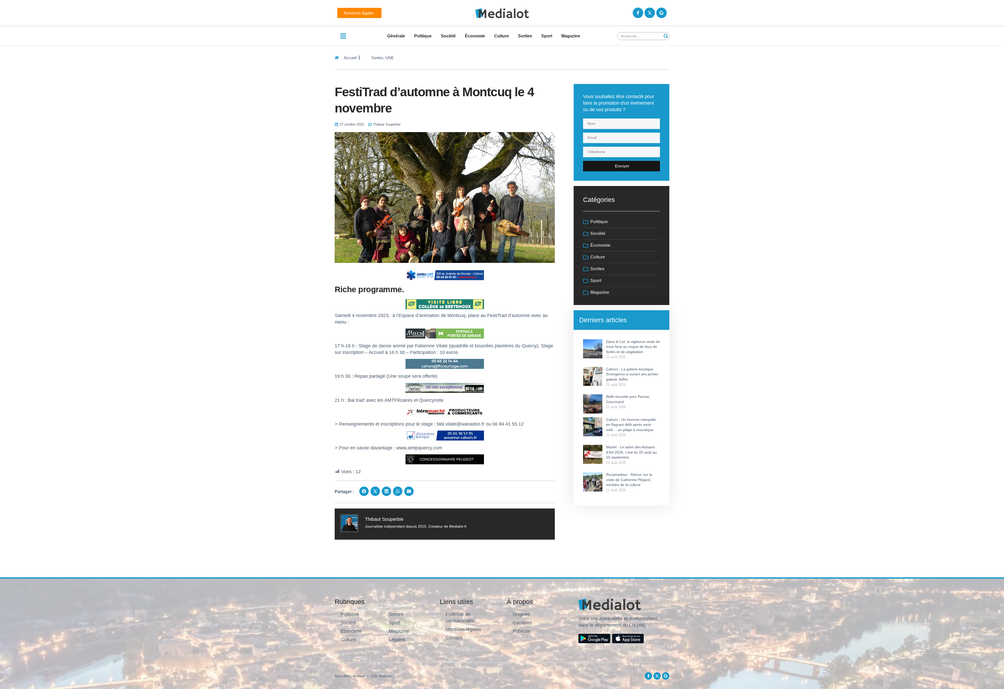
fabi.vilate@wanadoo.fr (460, 424)
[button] (364, 491)
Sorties (525, 36)
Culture (501, 36)
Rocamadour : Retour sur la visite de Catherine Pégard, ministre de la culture (629, 479)
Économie (475, 36)
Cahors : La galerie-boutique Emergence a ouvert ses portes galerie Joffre (632, 374)
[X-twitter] (649, 13)
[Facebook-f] (638, 13)
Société (448, 36)
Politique (423, 36)
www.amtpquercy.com (419, 447)
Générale (396, 36)
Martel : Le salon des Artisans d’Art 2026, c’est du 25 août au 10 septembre (631, 452)
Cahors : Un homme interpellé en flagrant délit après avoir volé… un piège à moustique (631, 424)
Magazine (570, 36)
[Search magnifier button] (666, 36)
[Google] (661, 13)
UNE (389, 57)
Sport (546, 36)
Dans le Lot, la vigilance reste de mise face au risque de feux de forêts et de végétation (633, 347)
